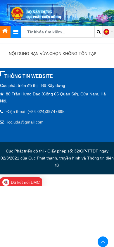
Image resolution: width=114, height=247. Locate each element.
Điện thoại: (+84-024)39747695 (35, 111)
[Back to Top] (103, 241)
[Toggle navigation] (16, 32)
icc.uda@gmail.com (25, 122)
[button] (108, 32)
